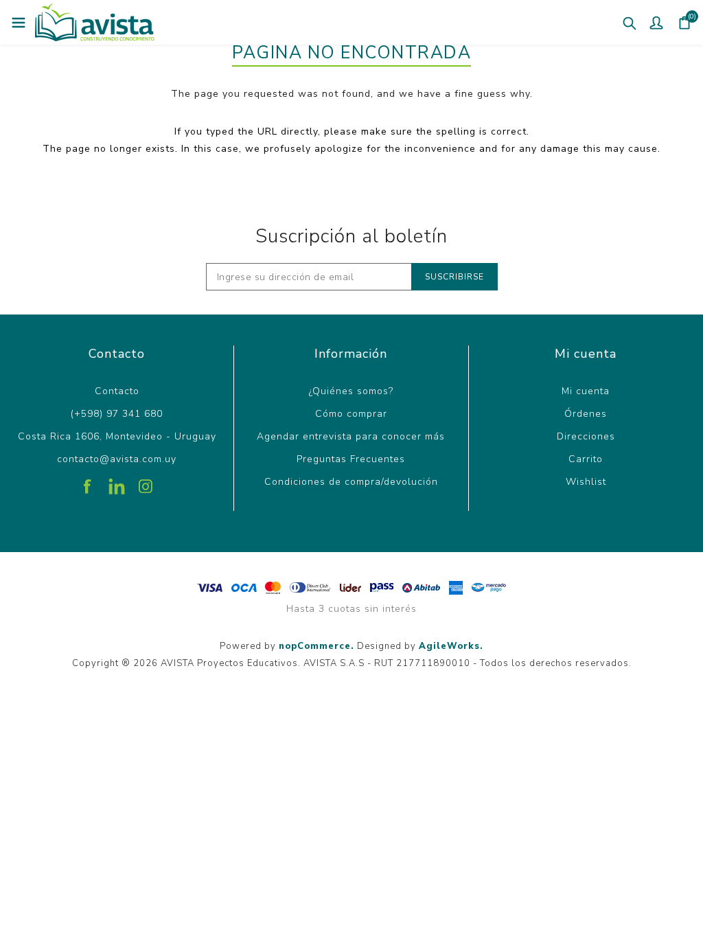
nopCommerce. (316, 646)
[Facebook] (88, 481)
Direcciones (586, 436)
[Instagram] (146, 481)
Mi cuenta (586, 391)
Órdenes (585, 413)
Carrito (585, 459)
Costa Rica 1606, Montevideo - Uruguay (117, 436)
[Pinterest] (117, 481)
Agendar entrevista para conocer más (351, 436)
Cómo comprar (351, 413)
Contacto (117, 391)
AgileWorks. (451, 646)
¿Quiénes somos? (351, 391)
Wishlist (586, 481)
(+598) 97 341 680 (117, 413)
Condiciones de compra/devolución (351, 481)
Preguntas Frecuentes (351, 459)
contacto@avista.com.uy (116, 459)
